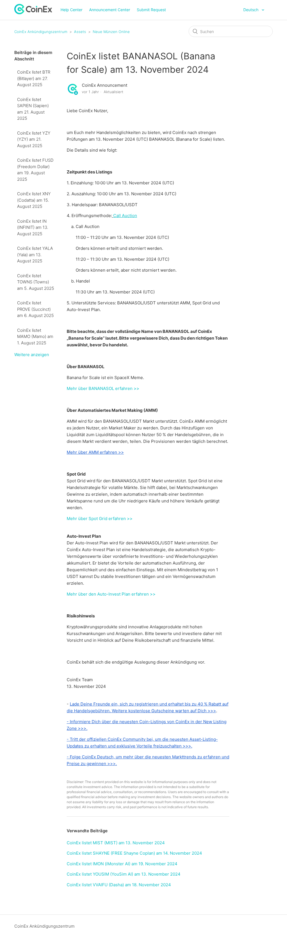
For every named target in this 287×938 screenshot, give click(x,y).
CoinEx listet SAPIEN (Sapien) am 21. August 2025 (33, 109)
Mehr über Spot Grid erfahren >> (100, 518)
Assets (80, 31)
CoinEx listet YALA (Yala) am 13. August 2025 (35, 255)
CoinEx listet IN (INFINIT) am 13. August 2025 (32, 227)
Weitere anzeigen (31, 354)
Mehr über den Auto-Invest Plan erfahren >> (111, 594)
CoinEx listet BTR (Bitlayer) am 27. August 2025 (33, 78)
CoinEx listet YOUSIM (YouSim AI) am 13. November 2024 (123, 874)
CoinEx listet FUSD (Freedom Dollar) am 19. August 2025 (35, 169)
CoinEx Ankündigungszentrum (40, 31)
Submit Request (151, 9)
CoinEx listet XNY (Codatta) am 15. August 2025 (34, 200)
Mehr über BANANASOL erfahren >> (103, 388)
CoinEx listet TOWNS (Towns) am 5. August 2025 (35, 282)
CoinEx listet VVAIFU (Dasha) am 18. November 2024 (119, 884)
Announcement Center (109, 9)
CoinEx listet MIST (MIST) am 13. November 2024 (116, 842)
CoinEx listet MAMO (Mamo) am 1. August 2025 (35, 336)
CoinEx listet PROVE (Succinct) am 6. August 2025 (35, 309)
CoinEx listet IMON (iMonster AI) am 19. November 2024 (122, 863)
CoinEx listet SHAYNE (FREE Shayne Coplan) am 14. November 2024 (134, 853)
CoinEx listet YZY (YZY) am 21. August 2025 (33, 139)
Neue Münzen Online (111, 31)
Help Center (71, 9)
